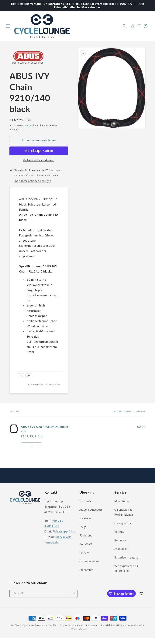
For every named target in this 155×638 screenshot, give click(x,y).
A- (21, 375)
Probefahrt (86, 569)
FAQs (82, 527)
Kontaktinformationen (112, 625)
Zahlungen (120, 548)
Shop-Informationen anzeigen (32, 181)
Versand (29, 125)
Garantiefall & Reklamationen (123, 512)
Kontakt (84, 552)
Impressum (91, 625)
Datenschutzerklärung (71, 625)
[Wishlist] (139, 25)
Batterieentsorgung (126, 557)
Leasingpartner (123, 523)
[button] (8, 26)
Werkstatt (85, 544)
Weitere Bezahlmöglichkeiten (38, 159)
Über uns (85, 501)
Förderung (85, 535)
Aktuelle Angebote (90, 509)
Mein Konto (121, 501)
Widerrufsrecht (79, 629)
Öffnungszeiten (89, 561)
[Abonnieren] (73, 593)
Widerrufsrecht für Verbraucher (126, 568)
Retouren (120, 540)
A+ (28, 375)
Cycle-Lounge (27, 625)
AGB (141, 625)
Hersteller (85, 518)
